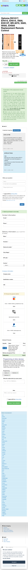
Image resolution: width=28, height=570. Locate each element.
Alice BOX (4, 418)
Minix (3, 465)
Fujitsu (3, 449)
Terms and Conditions (8, 530)
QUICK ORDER (9, 67)
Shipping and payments (8, 531)
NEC (3, 470)
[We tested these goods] (22, 54)
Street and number (7, 247)
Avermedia (4, 424)
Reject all (14, 565)
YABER (3, 512)
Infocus (3, 452)
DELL (3, 433)
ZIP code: (5, 257)
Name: (5, 236)
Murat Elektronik (5, 468)
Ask (3, 423)
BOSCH (3, 428)
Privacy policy (6, 529)
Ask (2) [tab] (4, 126)
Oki (3, 471)
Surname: (5, 241)
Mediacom (4, 463)
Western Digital (5, 509)
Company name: (7, 274)
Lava (3, 457)
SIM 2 (3, 492)
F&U (3, 445)
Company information (7, 271)
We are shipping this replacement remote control (20, 50)
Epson (3, 444)
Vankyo (3, 504)
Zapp (3, 515)
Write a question (17, 130)
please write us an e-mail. (10, 200)
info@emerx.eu (6, 1)
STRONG (4, 497)
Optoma (3, 475)
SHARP (3, 491)
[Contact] (17, 5)
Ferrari (3, 447)
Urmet (3, 502)
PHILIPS (4, 479)
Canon (3, 429)
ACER (3, 416)
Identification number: (8, 279)
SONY (3, 494)
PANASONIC (5, 478)
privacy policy (14, 193)
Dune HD (4, 437)
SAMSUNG (4, 488)
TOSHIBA (4, 499)
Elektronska (4, 441)
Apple (3, 421)
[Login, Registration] (19, 5)
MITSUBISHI (5, 467)
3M (2, 415)
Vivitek (3, 507)
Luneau (3, 460)
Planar (3, 483)
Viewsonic (4, 505)
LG (2, 458)
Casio (3, 431)
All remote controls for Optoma (20, 82)
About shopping (7, 541)
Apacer (3, 420)
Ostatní (3, 476)
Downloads (6, 539)
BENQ (3, 426)
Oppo (3, 473)
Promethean (4, 484)
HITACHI (4, 450)
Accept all (14, 562)
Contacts (5, 527)
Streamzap (4, 496)
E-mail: (5, 218)
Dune (3, 436)
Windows (4, 510)
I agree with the (10, 193)
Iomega (3, 454)
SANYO (3, 489)
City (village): (6, 252)
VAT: (4, 284)
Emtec (3, 442)
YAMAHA (4, 513)
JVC (3, 455)
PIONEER (4, 481)
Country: (5, 263)
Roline (3, 486)
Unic (3, 501)
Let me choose (6, 558)
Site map (5, 540)
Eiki (3, 439)
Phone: (5, 223)
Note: (14, 390)
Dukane (3, 434)
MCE (3, 462)
